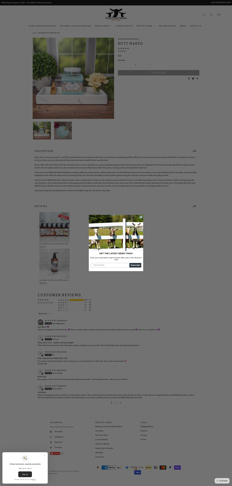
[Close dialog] (141, 217)
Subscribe (135, 265)
